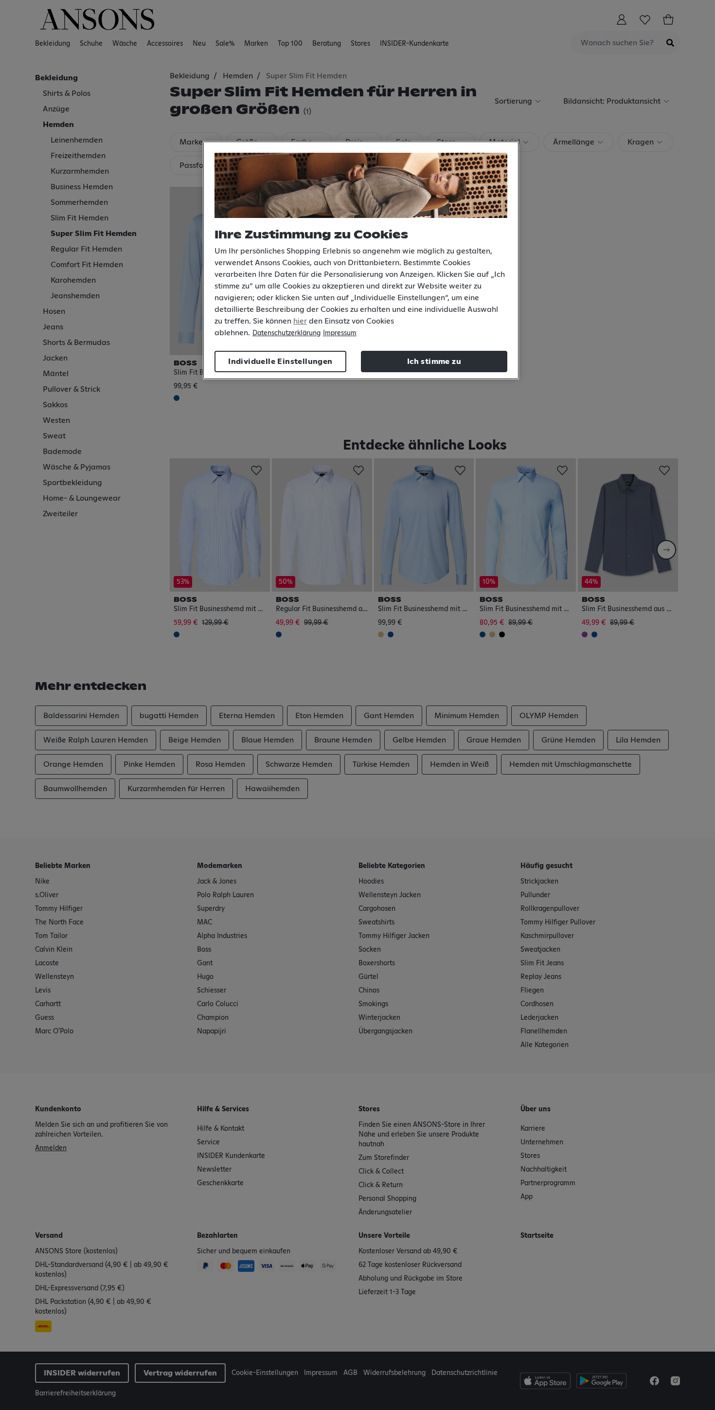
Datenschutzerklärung (286, 333)
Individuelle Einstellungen (280, 361)
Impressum (340, 333)
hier (300, 321)
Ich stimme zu (434, 361)
